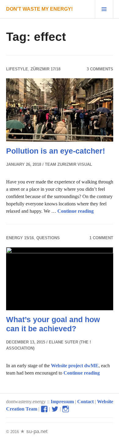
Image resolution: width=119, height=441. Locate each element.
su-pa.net (36, 431)
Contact (85, 401)
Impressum (62, 401)
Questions (48, 238)
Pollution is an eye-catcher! (55, 151)
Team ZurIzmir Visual (68, 164)
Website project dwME (75, 365)
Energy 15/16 (20, 238)
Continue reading (75, 211)
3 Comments (100, 69)
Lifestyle (17, 69)
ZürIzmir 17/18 (45, 69)
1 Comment (101, 238)
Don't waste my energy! (39, 9)
